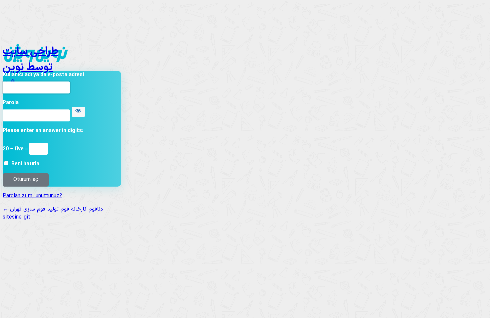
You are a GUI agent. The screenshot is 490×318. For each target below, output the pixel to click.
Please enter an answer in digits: (43, 131)
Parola (11, 103)
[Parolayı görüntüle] (78, 112)
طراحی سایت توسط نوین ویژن (30, 54)
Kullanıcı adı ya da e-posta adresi (43, 75)
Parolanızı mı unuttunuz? (32, 196)
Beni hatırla (25, 164)
